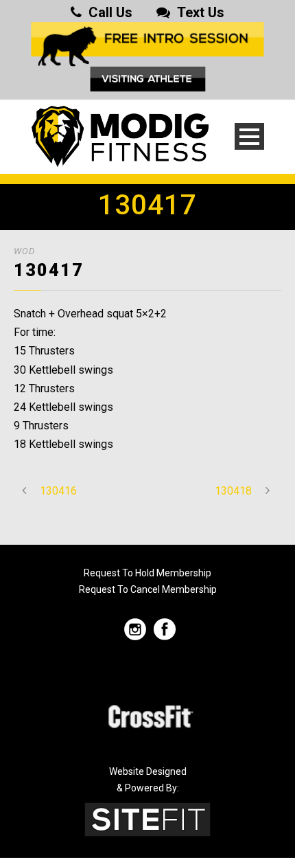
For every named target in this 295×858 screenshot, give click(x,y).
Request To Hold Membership (147, 572)
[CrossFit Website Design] (147, 818)
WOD (24, 251)
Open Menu (249, 136)
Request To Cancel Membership (148, 589)
